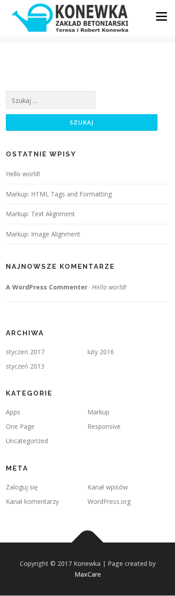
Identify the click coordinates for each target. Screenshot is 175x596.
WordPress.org (109, 501)
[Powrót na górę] (88, 543)
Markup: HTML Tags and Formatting (59, 194)
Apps (13, 412)
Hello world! (23, 173)
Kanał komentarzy (32, 501)
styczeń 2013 (25, 366)
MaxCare (87, 574)
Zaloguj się (22, 487)
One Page (20, 426)
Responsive (104, 426)
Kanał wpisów (108, 487)
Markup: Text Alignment (40, 213)
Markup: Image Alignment (43, 234)
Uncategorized (27, 440)
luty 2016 (101, 351)
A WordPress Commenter (47, 287)
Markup (98, 412)
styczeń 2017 (25, 351)
